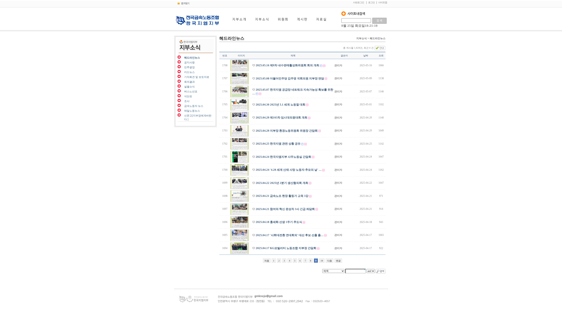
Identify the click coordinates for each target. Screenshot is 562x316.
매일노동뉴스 (192, 110)
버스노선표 (190, 91)
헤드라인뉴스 (192, 57)
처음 (266, 260)
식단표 (188, 96)
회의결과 (189, 81)
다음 (329, 260)
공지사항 (189, 62)
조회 (381, 55)
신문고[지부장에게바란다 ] (197, 117)
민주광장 (189, 67)
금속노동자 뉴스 (193, 106)
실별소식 (189, 86)
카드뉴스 (189, 72)
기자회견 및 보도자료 (196, 77)
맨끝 (338, 260)
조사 (186, 101)
